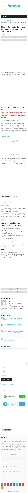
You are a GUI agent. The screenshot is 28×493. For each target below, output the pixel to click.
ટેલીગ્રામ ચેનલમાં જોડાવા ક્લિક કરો (14, 292)
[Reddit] (23, 484)
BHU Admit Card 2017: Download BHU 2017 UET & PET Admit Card (19, 332)
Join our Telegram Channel (14, 40)
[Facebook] (2, 484)
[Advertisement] (14, 10)
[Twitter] (17, 484)
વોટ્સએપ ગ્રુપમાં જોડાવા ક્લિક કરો (14, 289)
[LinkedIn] (14, 484)
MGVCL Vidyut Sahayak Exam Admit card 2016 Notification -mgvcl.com (14, 339)
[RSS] (2, 487)
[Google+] (5, 484)
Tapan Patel (5, 34)
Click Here (3, 246)
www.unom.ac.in (18, 250)
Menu (4, 16)
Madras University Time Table (14, 135)
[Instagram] (11, 484)
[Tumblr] (20, 484)
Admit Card (21, 34)
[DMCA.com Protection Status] (6, 430)
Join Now (22, 396)
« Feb (2, 476)
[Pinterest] (8, 484)
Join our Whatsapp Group (14, 37)
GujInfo (9, 491)
